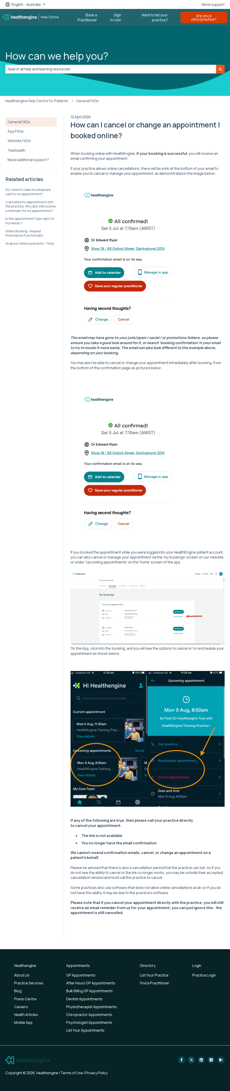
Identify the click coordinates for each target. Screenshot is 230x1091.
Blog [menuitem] (18, 990)
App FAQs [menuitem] (16, 131)
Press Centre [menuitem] (25, 998)
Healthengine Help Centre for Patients (36, 100)
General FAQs (87, 100)
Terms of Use (72, 1072)
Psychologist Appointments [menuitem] (89, 1022)
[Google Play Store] (221, 1059)
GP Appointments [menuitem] (80, 975)
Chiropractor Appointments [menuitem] (89, 1014)
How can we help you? (56, 56)
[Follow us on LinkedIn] (201, 1059)
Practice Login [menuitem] (204, 975)
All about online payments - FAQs (29, 243)
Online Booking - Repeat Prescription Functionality (24, 233)
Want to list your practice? (155, 17)
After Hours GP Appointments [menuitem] (90, 983)
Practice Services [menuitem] (28, 983)
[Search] (220, 69)
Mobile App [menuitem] (23, 1022)
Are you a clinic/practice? (204, 17)
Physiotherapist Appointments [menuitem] (91, 1006)
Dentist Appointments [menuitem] (84, 998)
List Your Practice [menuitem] (154, 975)
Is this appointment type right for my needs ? (30, 220)
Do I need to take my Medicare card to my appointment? (28, 192)
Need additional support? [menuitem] (28, 159)
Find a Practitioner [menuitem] (154, 983)
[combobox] (110, 69)
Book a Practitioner (87, 17)
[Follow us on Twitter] (191, 1059)
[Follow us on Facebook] (181, 1059)
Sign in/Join (116, 17)
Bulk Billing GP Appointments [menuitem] (89, 990)
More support (213, 4)
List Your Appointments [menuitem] (85, 1030)
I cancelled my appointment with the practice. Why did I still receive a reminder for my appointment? (30, 206)
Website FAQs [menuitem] (19, 140)
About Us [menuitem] (21, 975)
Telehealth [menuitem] (16, 150)
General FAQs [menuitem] (19, 121)
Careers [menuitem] (21, 1006)
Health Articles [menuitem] (26, 1014)
